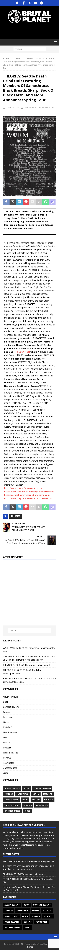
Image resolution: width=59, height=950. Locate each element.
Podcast (7, 747)
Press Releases (10, 752)
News (6, 737)
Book (5, 701)
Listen (6, 722)
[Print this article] (39, 202)
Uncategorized (10, 767)
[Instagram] (17, 3)
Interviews (8, 717)
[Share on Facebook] (6, 202)
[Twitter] (29, 3)
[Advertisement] (31, 31)
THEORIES (15, 516)
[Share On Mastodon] (52, 202)
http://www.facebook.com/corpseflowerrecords (29, 491)
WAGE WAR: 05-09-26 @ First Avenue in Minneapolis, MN (28, 861)
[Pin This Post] (26, 202)
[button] (54, 42)
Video (5, 772)
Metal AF (7, 727)
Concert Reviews (11, 706)
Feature (7, 712)
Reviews (7, 757)
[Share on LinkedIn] (19, 202)
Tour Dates (8, 762)
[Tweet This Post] (13, 202)
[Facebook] (23, 3)
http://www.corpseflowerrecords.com (23, 488)
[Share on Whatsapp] (45, 202)
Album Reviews (10, 696)
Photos (6, 742)
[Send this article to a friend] (32, 202)
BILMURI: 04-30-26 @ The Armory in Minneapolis (27, 665)
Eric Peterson (30, 107)
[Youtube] (35, 3)
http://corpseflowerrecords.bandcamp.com (27, 494)
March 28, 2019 (12, 107)
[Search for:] (29, 49)
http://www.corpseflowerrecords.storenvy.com (28, 498)
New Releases (10, 732)
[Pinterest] (41, 3)
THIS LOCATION (21, 351)
